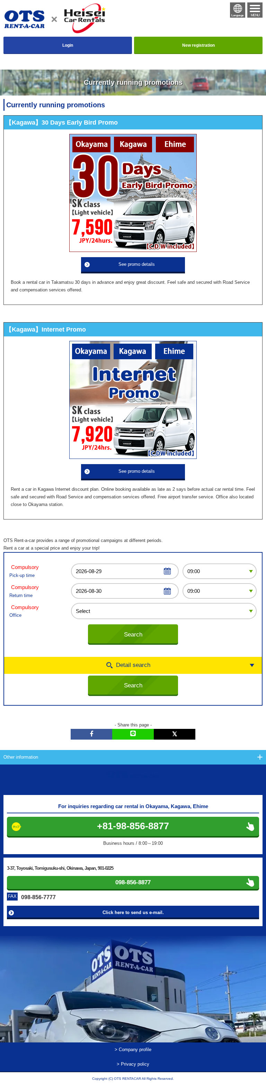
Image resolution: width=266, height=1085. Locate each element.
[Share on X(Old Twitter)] (174, 734)
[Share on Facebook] (91, 734)
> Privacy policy (133, 1064)
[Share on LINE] (133, 734)
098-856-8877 (133, 882)
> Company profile (133, 1049)
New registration (198, 45)
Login (67, 45)
